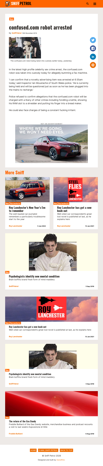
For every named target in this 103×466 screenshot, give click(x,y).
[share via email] (93, 65)
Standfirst (61, 460)
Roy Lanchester (15, 203)
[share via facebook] (93, 48)
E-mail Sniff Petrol (48, 450)
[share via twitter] (93, 40)
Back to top (66, 450)
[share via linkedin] (93, 57)
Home (33, 450)
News (11, 19)
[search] (62, 4)
